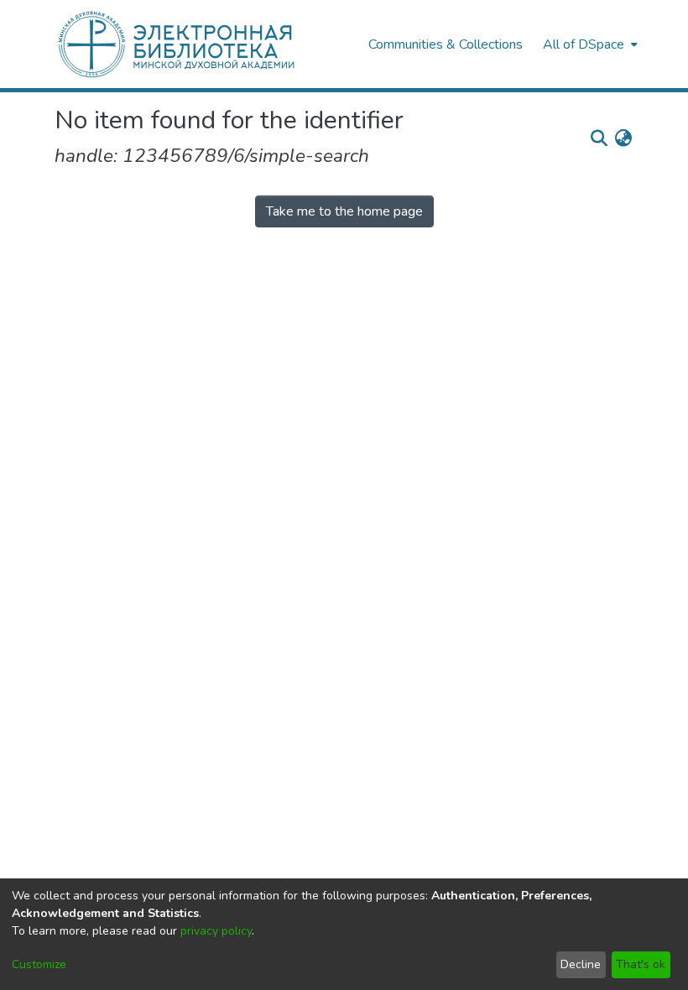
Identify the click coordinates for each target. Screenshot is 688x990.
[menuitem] (588, 44)
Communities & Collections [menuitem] (445, 44)
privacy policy (216, 931)
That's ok (640, 964)
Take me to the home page (344, 211)
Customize (39, 964)
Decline (580, 964)
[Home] (203, 44)
